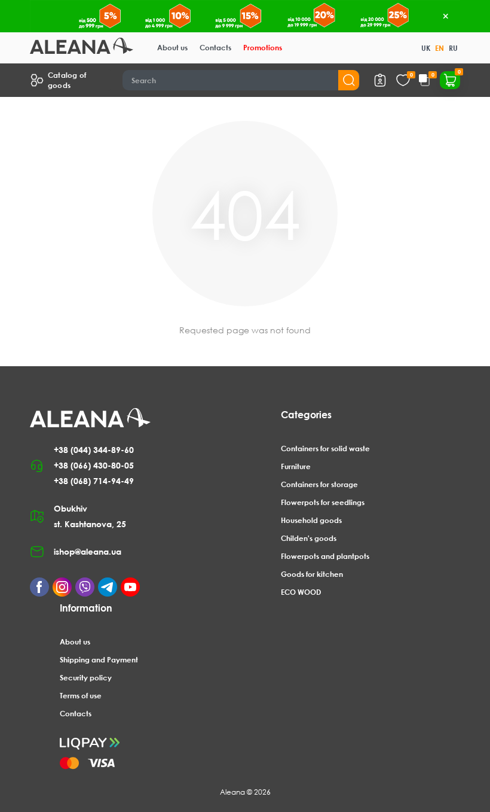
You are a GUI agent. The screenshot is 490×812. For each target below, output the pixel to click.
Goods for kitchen (312, 574)
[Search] (348, 80)
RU (453, 48)
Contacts (215, 47)
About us (172, 47)
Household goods (311, 520)
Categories (306, 415)
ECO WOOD (301, 592)
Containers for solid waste (325, 448)
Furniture (296, 466)
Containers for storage (319, 484)
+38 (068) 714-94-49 (94, 481)
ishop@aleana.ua (87, 551)
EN (439, 48)
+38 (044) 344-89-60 (94, 450)
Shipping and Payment (99, 659)
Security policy (86, 677)
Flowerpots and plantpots (325, 556)
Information (86, 608)
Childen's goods (308, 538)
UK (425, 48)
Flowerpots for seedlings (323, 502)
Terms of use (81, 695)
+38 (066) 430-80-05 (94, 465)
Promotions (262, 47)
